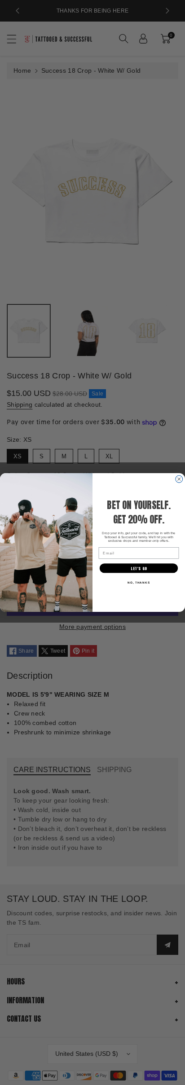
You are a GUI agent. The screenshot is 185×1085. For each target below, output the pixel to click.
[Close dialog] (179, 479)
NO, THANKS (139, 582)
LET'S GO (139, 568)
